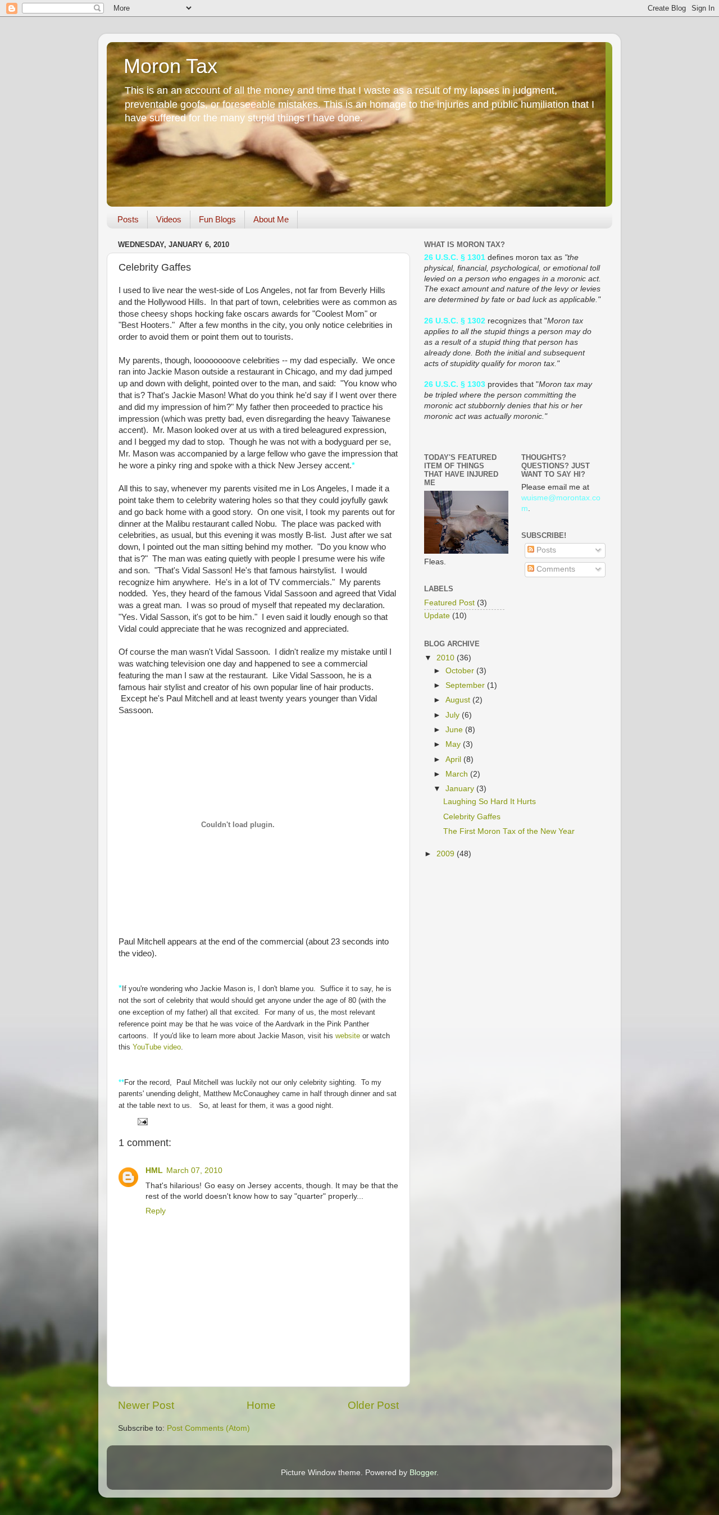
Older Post (373, 1405)
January (460, 788)
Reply (155, 1211)
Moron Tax (170, 65)
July (453, 715)
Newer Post (146, 1405)
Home (261, 1405)
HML (154, 1170)
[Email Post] (142, 1121)
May (454, 744)
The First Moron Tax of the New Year (509, 831)
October (460, 671)
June (455, 729)
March (457, 774)
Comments (554, 569)
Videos (168, 219)
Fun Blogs (217, 219)
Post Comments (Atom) (208, 1428)
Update (437, 616)
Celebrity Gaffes (471, 817)
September (466, 685)
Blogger (422, 1472)
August (458, 700)
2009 (446, 854)
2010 (446, 658)
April (454, 759)
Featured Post (449, 603)
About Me (271, 219)
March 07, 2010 (194, 1170)
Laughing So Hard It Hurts (489, 801)
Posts (128, 219)
